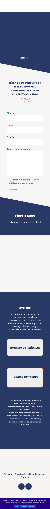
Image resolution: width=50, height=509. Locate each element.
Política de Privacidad (14, 474)
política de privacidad (21, 183)
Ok (17, 506)
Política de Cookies (35, 474)
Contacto (25, 477)
